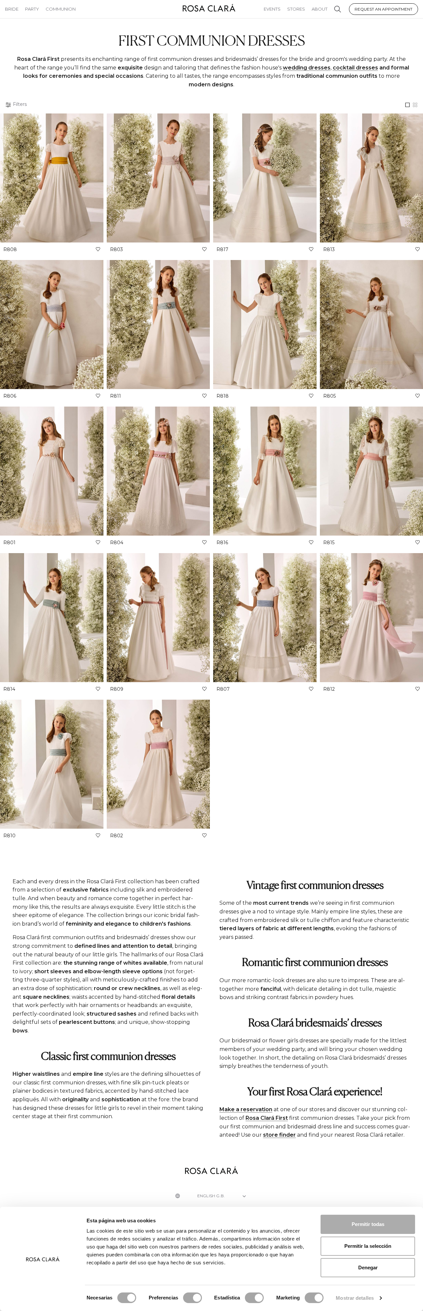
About (319, 9)
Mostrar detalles (355, 1298)
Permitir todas (368, 1224)
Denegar (368, 1267)
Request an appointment (383, 9)
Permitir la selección (367, 1246)
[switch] (192, 1297)
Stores (296, 9)
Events (272, 9)
